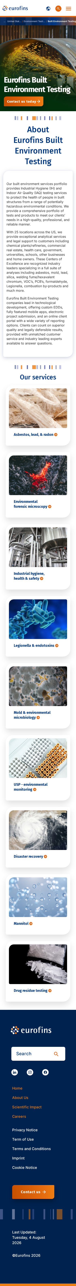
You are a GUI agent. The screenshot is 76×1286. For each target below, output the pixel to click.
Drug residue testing (31, 990)
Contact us (31, 1192)
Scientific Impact (27, 1107)
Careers (19, 1116)
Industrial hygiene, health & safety (29, 576)
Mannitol (21, 923)
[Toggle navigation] (48, 8)
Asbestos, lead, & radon (34, 434)
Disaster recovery (29, 856)
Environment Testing (34, 21)
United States (14, 21)
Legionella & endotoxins (34, 645)
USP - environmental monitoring (30, 787)
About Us (20, 1097)
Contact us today (21, 101)
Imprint (18, 1158)
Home (17, 1088)
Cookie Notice (24, 1167)
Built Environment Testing (62, 21)
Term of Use (23, 1139)
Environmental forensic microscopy (31, 504)
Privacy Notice (25, 1130)
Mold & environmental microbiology (32, 715)
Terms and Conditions (31, 1149)
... (4, 21)
